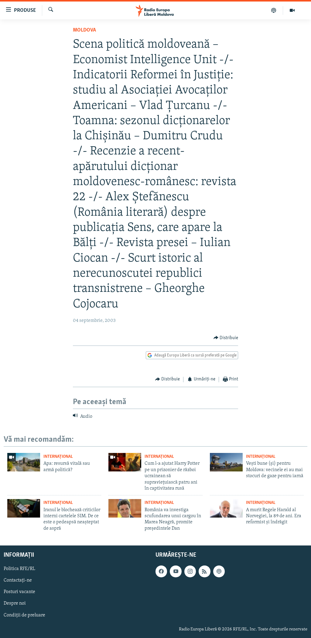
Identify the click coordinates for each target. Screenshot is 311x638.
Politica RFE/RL (19, 568)
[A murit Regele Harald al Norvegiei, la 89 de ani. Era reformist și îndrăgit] (226, 508)
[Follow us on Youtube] (175, 571)
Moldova (84, 30)
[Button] (226, 338)
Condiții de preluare (24, 615)
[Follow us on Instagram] (190, 571)
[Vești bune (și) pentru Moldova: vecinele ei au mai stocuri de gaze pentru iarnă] (226, 462)
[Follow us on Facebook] (161, 571)
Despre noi (15, 603)
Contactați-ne (18, 580)
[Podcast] (274, 10)
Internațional (58, 456)
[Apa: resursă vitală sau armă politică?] (23, 462)
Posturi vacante (19, 592)
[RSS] (204, 571)
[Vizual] (292, 10)
